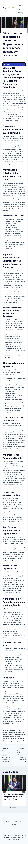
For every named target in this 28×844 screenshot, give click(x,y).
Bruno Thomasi (8, 59)
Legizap (20, 13)
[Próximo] (23, 791)
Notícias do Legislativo (9, 30)
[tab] (10, 807)
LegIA (20, 9)
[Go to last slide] (4, 791)
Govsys (20, 2)
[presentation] (14, 783)
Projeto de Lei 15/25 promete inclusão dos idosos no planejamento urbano (21, 755)
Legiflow (20, 5)
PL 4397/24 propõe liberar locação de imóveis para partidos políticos (14, 796)
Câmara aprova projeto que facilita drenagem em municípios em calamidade (6, 755)
